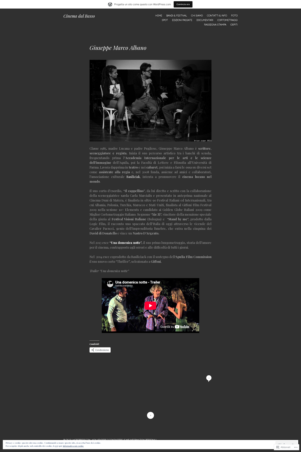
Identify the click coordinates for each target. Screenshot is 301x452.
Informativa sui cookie (73, 445)
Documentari (204, 20)
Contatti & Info (217, 15)
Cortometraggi (227, 20)
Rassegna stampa (215, 24)
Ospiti (234, 24)
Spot (165, 20)
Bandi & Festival (176, 15)
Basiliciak (132, 177)
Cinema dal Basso (79, 16)
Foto (234, 15)
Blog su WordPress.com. (77, 439)
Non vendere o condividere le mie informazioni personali (124, 439)
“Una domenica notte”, (126, 243)
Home (158, 15)
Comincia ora (183, 4)
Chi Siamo (197, 15)
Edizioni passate (182, 20)
